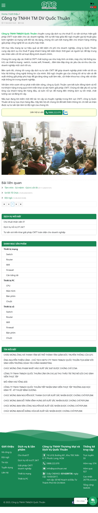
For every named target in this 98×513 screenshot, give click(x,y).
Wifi (8, 264)
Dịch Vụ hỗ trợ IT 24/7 (14, 227)
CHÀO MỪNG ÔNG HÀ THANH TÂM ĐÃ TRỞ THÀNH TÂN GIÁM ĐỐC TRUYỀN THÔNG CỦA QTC (48, 354)
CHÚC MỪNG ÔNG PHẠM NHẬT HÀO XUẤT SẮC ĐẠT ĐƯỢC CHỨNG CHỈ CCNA (40, 368)
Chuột (9, 301)
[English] (91, 6)
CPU (8, 285)
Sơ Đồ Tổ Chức (12, 192)
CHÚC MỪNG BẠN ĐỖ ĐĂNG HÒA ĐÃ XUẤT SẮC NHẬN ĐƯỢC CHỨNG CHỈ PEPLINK (43, 411)
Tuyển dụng (7, 467)
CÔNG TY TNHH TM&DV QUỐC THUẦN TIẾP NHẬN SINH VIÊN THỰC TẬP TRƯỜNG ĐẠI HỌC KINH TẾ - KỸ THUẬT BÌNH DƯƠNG (47, 389)
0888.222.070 (54, 112)
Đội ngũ (8, 197)
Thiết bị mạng (24, 473)
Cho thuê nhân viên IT (14, 221)
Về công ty (7, 452)
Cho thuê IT (23, 455)
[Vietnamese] (95, 6)
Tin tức (5, 462)
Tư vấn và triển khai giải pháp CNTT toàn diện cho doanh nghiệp (34, 232)
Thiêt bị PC (23, 478)
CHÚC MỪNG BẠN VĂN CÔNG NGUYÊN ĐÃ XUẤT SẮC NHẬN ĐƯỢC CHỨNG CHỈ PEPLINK (45, 405)
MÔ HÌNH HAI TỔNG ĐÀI (15, 381)
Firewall (10, 270)
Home (4, 14)
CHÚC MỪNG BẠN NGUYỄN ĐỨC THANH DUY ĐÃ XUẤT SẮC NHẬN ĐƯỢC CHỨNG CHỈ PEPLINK (48, 395)
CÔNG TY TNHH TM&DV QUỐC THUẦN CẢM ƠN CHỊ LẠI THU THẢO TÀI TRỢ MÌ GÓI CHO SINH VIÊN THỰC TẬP (49, 375)
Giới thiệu (14, 14)
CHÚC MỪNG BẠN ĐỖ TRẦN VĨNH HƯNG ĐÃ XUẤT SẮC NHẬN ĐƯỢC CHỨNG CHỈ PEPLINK (46, 400)
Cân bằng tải (12, 275)
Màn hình (10, 291)
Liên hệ (5, 472)
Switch (9, 254)
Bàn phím (10, 296)
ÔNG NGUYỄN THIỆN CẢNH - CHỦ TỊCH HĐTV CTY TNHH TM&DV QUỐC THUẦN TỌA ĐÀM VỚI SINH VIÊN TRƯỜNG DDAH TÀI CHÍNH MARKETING (48, 361)
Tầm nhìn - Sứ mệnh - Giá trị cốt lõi (21, 187)
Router (9, 259)
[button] (3, 5)
